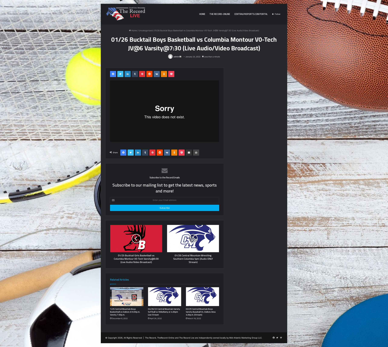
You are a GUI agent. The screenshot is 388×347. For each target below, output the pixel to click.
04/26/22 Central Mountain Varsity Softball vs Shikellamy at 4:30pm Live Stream (164, 312)
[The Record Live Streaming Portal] (125, 14)
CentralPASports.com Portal (251, 14)
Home (202, 14)
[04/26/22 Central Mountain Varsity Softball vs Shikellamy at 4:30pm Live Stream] (164, 296)
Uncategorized (146, 30)
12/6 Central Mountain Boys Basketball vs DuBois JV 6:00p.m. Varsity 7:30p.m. (125, 312)
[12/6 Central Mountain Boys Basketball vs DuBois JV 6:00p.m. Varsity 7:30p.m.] (126, 296)
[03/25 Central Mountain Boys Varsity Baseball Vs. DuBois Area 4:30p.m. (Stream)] (202, 296)
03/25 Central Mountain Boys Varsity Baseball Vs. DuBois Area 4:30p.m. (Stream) (201, 312)
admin (176, 57)
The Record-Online (219, 14)
